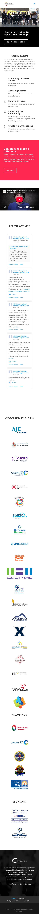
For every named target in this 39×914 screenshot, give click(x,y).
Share (21, 264)
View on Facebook (13, 264)
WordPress (19, 911)
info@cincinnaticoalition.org (19, 884)
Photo (14, 361)
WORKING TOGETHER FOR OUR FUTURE (19, 14)
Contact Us (26, 901)
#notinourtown (14, 291)
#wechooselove (24, 291)
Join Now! (10, 170)
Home (13, 898)
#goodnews (26, 289)
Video (13, 294)
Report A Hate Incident (16, 41)
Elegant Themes (19, 909)
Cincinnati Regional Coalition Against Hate (21, 237)
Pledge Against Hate (19, 21)
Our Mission (21, 898)
